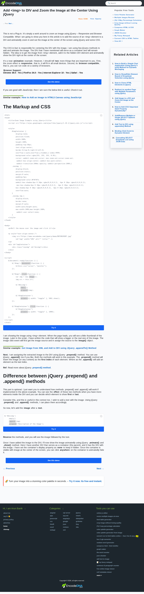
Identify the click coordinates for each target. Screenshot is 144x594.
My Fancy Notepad (122, 35)
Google (65, 521)
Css (51, 521)
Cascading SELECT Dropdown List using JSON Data (125, 139)
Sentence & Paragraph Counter (108, 565)
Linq (77, 524)
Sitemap (6, 529)
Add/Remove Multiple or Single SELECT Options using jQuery (125, 117)
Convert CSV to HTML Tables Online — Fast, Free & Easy (116, 536)
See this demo (54, 82)
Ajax (51, 516)
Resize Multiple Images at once (108, 516)
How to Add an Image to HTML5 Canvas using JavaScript (52, 97)
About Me (6, 513)
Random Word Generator (105, 542)
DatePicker (80, 518)
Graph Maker (119, 30)
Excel (52, 527)
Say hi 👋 (6, 516)
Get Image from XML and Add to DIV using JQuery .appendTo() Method (59, 348)
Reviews (66, 527)
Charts (78, 516)
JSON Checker (120, 33)
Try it (53, 328)
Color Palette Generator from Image (109, 533)
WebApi (52, 530)
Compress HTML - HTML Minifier (107, 546)
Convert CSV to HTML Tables (126, 38)
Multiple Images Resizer (124, 17)
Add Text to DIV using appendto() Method (124, 125)
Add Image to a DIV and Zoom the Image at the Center (125, 100)
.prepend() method (41, 367)
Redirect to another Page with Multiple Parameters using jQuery (125, 91)
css (92, 19)
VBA (77, 527)
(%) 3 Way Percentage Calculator (128, 20)
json (64, 524)
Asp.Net (65, 516)
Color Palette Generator (105, 529)
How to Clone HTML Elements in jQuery (123, 84)
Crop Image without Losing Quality (109, 523)
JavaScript (53, 518)
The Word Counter (103, 552)
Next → (11, 23)
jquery (98, 19)
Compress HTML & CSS (124, 27)
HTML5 (52, 524)
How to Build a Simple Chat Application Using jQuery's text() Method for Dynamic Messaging (126, 66)
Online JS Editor (102, 513)
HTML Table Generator (104, 519)
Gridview (79, 521)
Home (5, 526)
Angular (53, 513)
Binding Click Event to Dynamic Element (124, 132)
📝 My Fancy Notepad (104, 562)
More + (99, 575)
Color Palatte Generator (124, 15)
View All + (118, 41)
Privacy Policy (8, 519)
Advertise (6, 523)
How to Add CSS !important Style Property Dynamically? (126, 109)
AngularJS (66, 518)
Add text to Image (103, 559)
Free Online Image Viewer (106, 569)
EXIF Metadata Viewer (104, 572)
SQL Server (66, 513)
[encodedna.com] (11, 4)
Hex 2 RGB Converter (104, 539)
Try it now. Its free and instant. (85, 481)
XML (64, 530)
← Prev (5, 23)
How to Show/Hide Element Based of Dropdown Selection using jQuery (126, 76)
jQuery (78, 513)
